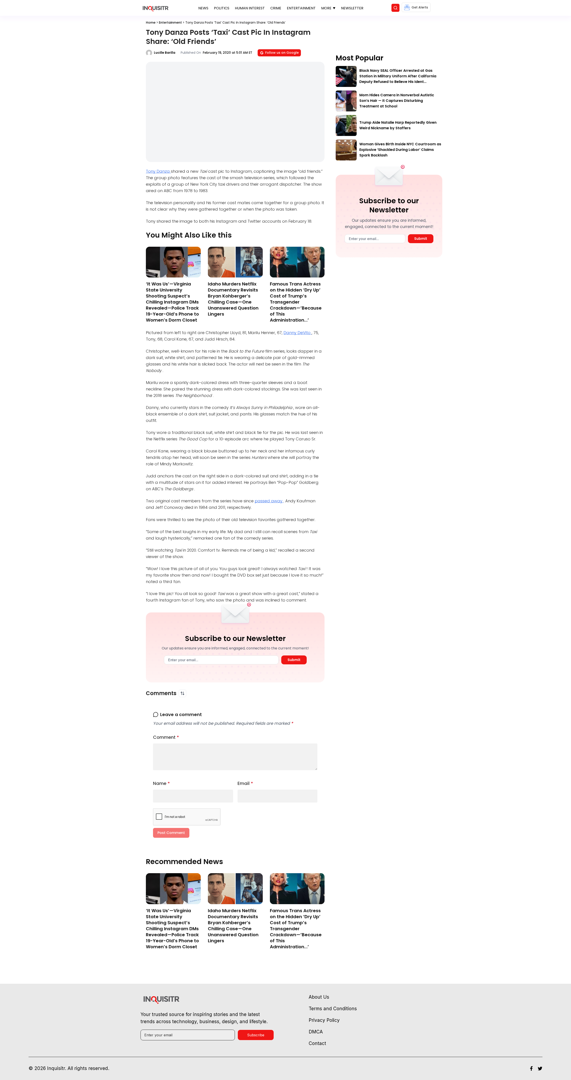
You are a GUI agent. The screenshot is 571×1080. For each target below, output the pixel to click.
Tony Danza (158, 171)
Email (245, 783)
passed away (269, 501)
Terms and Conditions (333, 1008)
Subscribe (255, 1035)
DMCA (316, 1032)
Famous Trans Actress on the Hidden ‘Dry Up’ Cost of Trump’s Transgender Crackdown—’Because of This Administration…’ (296, 302)
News (203, 8)
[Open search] (395, 8)
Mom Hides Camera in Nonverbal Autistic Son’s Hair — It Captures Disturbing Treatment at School (396, 100)
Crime (275, 8)
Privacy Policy (324, 1020)
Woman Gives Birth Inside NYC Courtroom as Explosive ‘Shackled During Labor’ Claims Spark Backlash (400, 150)
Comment (166, 737)
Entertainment (301, 8)
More (326, 8)
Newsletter (352, 8)
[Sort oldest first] (182, 693)
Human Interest (250, 8)
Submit (294, 659)
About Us (319, 997)
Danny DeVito (297, 332)
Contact (317, 1043)
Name (161, 783)
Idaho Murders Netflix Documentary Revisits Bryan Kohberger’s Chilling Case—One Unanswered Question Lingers (233, 299)
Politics (221, 8)
